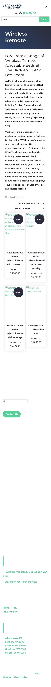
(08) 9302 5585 (29, 582)
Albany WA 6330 (13, 638)
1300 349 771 (29, 12)
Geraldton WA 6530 (15, 649)
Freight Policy (10, 607)
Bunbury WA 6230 (14, 641)
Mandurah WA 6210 (15, 652)
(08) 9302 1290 (12, 582)
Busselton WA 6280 (15, 645)
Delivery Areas (41, 684)
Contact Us (12, 414)
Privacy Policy (10, 611)
